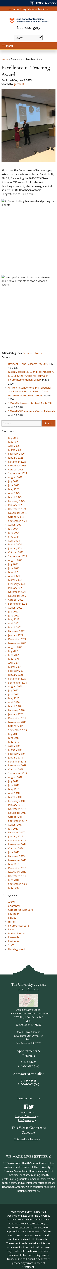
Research (13, 937)
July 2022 (13, 611)
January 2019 (15, 757)
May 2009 (13, 888)
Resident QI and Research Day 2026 (28, 364)
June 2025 (13, 485)
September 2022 (17, 603)
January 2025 (15, 505)
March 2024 (15, 544)
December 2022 (17, 591)
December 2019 (17, 718)
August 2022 (15, 607)
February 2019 (16, 753)
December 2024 (17, 509)
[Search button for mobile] (40, 37)
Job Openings (26, 1120)
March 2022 (15, 627)
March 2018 (15, 797)
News (38, 353)
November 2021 (17, 643)
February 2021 (16, 670)
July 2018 (13, 781)
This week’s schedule (26, 1139)
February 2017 (16, 832)
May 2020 (13, 698)
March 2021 (15, 667)
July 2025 (13, 481)
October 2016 (16, 848)
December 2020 (17, 678)
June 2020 (13, 694)
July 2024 (13, 528)
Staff (11, 945)
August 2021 (15, 647)
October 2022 (16, 599)
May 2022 (13, 619)
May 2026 (13, 442)
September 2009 (17, 884)
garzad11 (19, 84)
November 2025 (17, 465)
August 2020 (15, 686)
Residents (13, 941)
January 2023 (15, 588)
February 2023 (16, 584)
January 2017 (15, 836)
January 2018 (15, 805)
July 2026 (13, 438)
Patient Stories (16, 933)
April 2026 (14, 445)
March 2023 (15, 580)
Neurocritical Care (18, 925)
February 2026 (16, 453)
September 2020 (17, 682)
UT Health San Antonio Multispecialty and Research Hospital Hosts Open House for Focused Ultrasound (29, 391)
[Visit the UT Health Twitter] (31, 1106)
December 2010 (17, 876)
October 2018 (16, 769)
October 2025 (16, 469)
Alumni (12, 902)
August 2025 (15, 477)
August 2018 (15, 777)
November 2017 (17, 812)
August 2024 (15, 524)
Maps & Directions (25, 1116)
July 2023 (13, 564)
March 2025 (15, 497)
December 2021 (17, 639)
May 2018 (13, 789)
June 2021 (13, 655)
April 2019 (14, 745)
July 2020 (13, 690)
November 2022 (17, 595)
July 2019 (13, 734)
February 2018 (16, 801)
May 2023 (13, 572)
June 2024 (13, 532)
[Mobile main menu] (3, 46)
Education (28, 353)
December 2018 (17, 761)
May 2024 (13, 536)
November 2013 (17, 860)
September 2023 (17, 556)
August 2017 (15, 824)
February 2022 (16, 631)
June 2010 (13, 880)
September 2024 (17, 521)
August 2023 (15, 560)
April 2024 (14, 540)
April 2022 (14, 623)
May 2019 (13, 742)
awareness (14, 906)
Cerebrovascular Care (20, 909)
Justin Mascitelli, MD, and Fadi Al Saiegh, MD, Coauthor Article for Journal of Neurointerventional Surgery (31, 375)
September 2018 (17, 773)
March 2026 (15, 449)
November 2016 (17, 844)
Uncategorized (16, 949)
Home (5, 59)
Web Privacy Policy (21, 1211)
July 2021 (13, 651)
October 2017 (16, 816)
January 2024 (15, 548)
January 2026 (15, 457)
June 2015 (13, 852)
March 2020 (15, 706)
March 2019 (15, 749)
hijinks (12, 921)
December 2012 (17, 868)
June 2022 (13, 615)
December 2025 (17, 461)
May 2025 (13, 489)
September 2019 (17, 730)
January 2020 (15, 714)
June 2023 (13, 568)
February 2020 (16, 710)
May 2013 (13, 864)
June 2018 (13, 785)
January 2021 (15, 674)
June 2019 (13, 738)
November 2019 (17, 722)
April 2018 (14, 793)
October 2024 (16, 517)
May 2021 (13, 659)
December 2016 (17, 840)
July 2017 (13, 828)
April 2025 (14, 493)
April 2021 (14, 663)
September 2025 (17, 473)
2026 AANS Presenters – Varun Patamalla (31, 411)
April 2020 (14, 702)
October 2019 (16, 726)
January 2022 (15, 635)
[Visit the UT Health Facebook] (26, 1106)
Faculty (12, 917)
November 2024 (17, 513)
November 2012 (17, 872)
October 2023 (16, 552)
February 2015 (16, 856)
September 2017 (17, 820)
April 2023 (14, 576)
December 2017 (17, 809)
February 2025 (16, 501)
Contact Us (26, 1112)
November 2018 (17, 765)
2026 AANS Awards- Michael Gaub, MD (30, 403)
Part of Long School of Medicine (30, 9)
